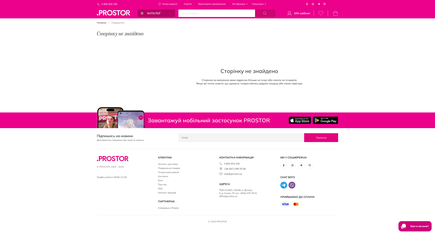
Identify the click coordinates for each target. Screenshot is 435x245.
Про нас (162, 184)
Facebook (307, 4)
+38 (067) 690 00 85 (235, 168)
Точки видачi (169, 3)
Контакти (163, 176)
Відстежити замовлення (212, 3)
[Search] (265, 13)
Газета (188, 3)
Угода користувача (168, 172)
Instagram (312, 4)
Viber (324, 4)
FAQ (160, 188)
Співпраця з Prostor (168, 208)
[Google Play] (325, 120)
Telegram (318, 4)
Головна (101, 22)
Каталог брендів (167, 192)
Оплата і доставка (168, 164)
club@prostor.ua (233, 173)
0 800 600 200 (109, 4)
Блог (160, 180)
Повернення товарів (169, 168)
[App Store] (300, 120)
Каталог (154, 13)
